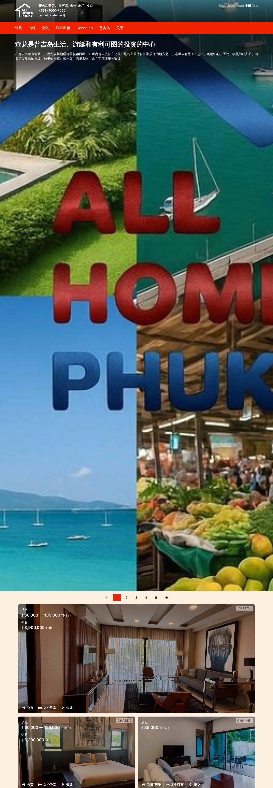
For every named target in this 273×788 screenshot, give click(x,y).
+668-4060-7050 (52, 10)
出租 (32, 28)
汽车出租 (63, 28)
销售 (18, 28)
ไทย (255, 6)
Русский (237, 6)
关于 (120, 28)
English (224, 6)
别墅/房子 (154, 785)
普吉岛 (104, 28)
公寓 (30, 708)
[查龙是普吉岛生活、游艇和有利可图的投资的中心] (136, 295)
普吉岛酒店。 (49, 6)
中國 (248, 6)
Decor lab (85, 28)
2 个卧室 (50, 708)
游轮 (45, 28)
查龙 (69, 708)
